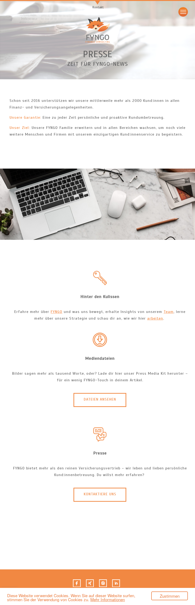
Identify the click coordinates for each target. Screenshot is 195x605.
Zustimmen (170, 596)
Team (169, 311)
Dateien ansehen (100, 399)
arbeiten (155, 318)
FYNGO (56, 311)
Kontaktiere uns (100, 494)
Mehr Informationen (107, 599)
